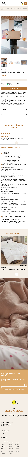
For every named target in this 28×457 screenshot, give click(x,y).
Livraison (3, 109)
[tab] (14, 109)
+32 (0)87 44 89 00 (5, 432)
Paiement (3, 115)
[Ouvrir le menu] (25, 3)
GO (25, 385)
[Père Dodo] (4, 3)
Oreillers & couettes (10, 8)
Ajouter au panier (14, 88)
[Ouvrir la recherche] (19, 3)
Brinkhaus (3, 267)
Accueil (2, 8)
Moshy (3, 84)
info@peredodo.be (5, 433)
